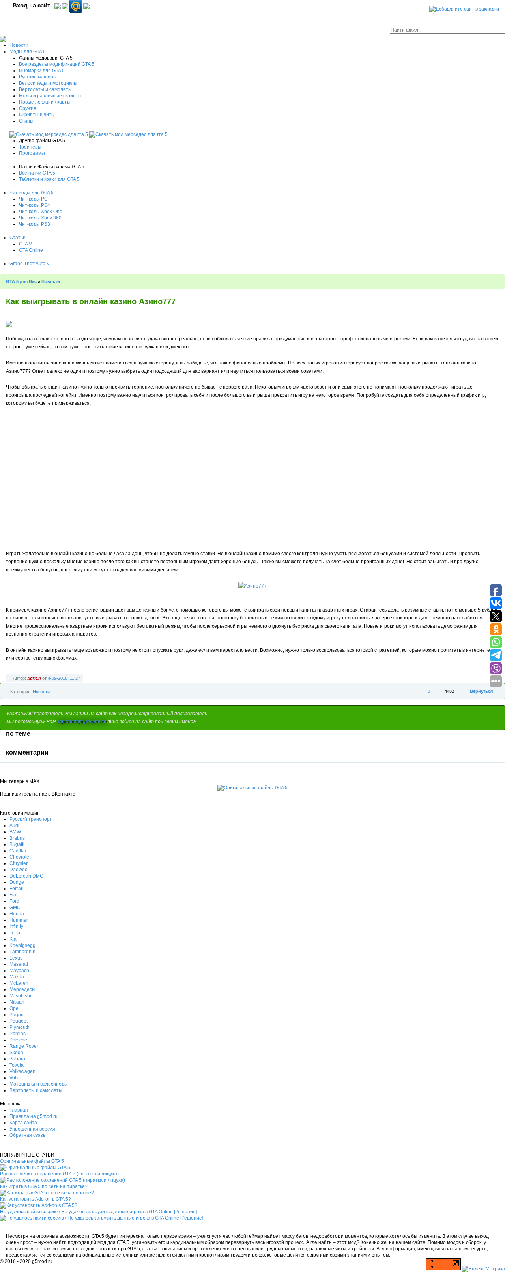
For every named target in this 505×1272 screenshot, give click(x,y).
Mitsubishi (20, 996)
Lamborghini (23, 951)
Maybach (19, 970)
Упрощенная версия (32, 1129)
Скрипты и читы (37, 114)
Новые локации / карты (45, 102)
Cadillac (18, 851)
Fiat (13, 895)
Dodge (16, 882)
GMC (15, 907)
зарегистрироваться (81, 721)
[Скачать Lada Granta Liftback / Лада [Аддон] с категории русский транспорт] (49, 134)
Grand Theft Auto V (29, 263)
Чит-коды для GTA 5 (31, 192)
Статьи (17, 237)
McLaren (18, 983)
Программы (32, 153)
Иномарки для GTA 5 (42, 70)
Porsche (18, 1040)
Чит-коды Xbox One (40, 211)
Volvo (15, 1077)
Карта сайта (23, 1122)
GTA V (25, 244)
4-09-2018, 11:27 (64, 678)
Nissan (16, 1002)
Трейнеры (30, 147)
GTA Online (31, 250)
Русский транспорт (30, 819)
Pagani (17, 1014)
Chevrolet (19, 857)
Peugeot (18, 1021)
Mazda (16, 977)
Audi (14, 825)
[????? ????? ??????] (86, 6)
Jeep (14, 932)
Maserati (18, 964)
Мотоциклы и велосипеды (38, 1084)
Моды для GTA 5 (27, 51)
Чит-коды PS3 (34, 224)
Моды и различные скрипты (50, 96)
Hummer (18, 920)
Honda (16, 914)
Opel (14, 1008)
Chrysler (18, 863)
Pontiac (17, 1033)
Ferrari (16, 888)
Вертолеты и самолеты (45, 89)
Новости (18, 45)
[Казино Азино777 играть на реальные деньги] (252, 586)
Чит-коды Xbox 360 (40, 218)
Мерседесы (22, 989)
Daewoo (18, 869)
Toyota (16, 1065)
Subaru (17, 1059)
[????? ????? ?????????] (57, 6)
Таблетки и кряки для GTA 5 (49, 179)
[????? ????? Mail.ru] (76, 6)
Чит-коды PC (33, 199)
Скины (26, 121)
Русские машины (38, 77)
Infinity (16, 926)
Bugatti (16, 844)
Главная (18, 1110)
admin (34, 678)
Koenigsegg (22, 945)
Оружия (27, 108)
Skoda (16, 1052)
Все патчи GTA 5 (37, 173)
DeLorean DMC (26, 876)
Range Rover (23, 1046)
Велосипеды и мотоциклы (48, 83)
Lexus (15, 958)
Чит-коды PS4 (34, 205)
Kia (13, 939)
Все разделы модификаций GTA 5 (56, 64)
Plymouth (19, 1027)
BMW (15, 832)
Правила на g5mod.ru (33, 1116)
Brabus (17, 838)
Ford (14, 901)
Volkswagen (22, 1071)
